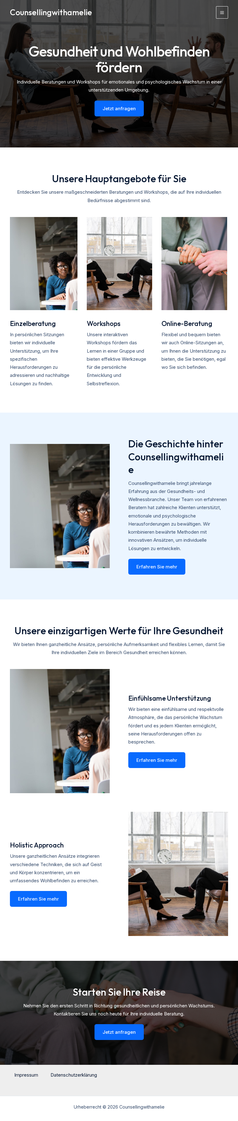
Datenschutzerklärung (74, 1075)
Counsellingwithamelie (51, 12)
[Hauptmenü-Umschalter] (222, 12)
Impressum (26, 1075)
